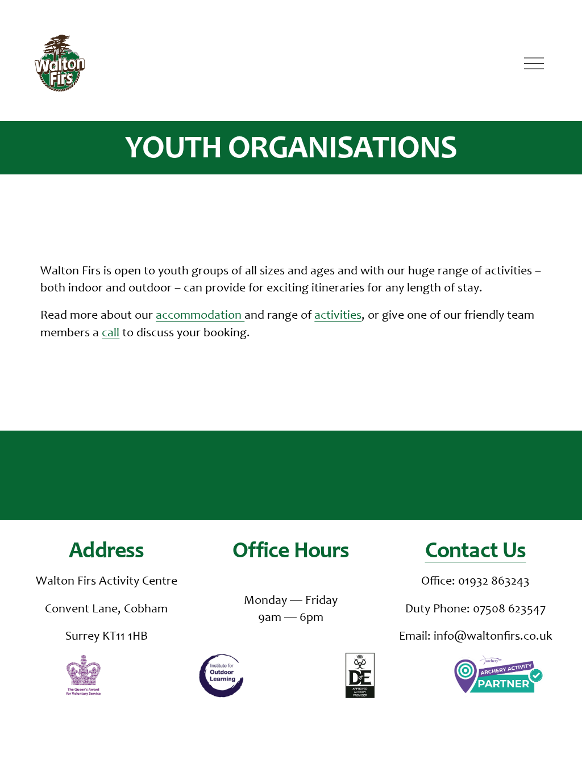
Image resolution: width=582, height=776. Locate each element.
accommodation (200, 316)
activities (337, 316)
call (110, 333)
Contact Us (475, 552)
